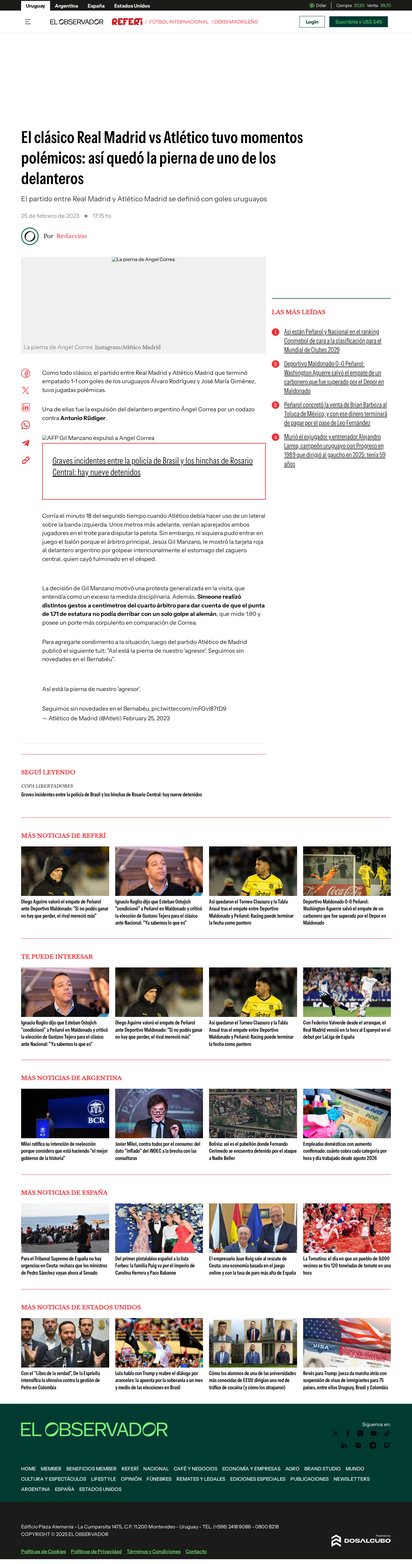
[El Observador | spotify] (358, 1445)
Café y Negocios (195, 1469)
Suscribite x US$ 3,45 (358, 22)
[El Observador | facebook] (347, 1433)
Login (312, 22)
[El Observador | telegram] (372, 1445)
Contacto (196, 1551)
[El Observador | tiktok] (387, 1433)
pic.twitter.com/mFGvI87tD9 (189, 708)
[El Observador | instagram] (360, 1433)
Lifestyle (103, 1479)
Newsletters (352, 1479)
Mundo (355, 1469)
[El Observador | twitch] (387, 1445)
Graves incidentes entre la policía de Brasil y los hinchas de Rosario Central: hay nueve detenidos (111, 794)
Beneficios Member (91, 1469)
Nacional (156, 1469)
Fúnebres (159, 1479)
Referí (130, 1469)
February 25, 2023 (146, 718)
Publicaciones (309, 1479)
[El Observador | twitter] (335, 1433)
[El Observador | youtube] (373, 1433)
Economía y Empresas (251, 1469)
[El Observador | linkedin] (343, 1445)
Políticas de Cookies (43, 1551)
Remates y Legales (200, 1479)
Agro (292, 1469)
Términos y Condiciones (154, 1551)
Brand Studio (322, 1469)
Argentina (66, 6)
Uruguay (35, 6)
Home (28, 1469)
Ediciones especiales (258, 1479)
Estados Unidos (132, 6)
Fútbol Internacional (179, 21)
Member (51, 1469)
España (96, 6)
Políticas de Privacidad (96, 1551)
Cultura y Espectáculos (53, 1479)
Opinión (131, 1479)
